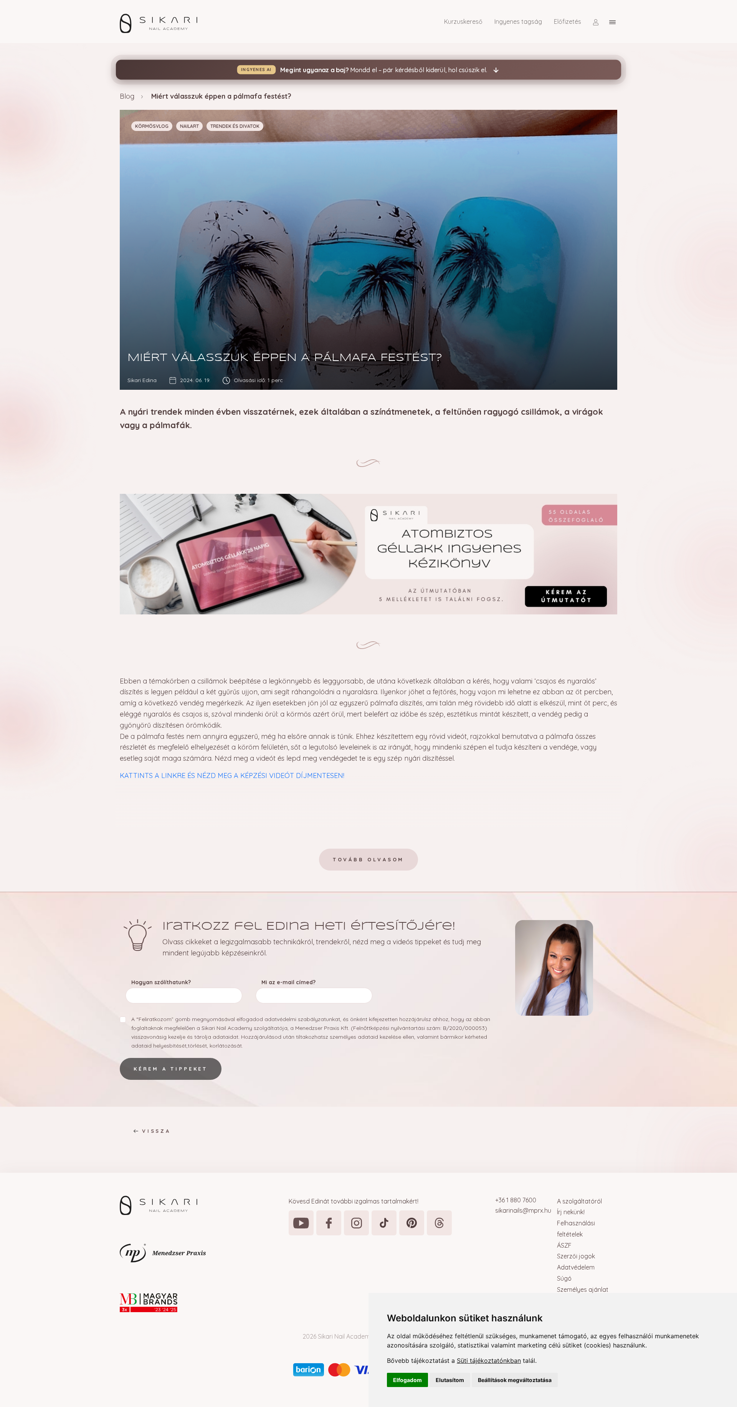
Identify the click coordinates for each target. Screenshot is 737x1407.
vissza (156, 1131)
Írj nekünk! (571, 1212)
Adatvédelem (576, 1267)
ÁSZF (564, 1245)
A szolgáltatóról (579, 1201)
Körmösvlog (152, 126)
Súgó (564, 1278)
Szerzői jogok (576, 1256)
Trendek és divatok (234, 126)
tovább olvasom (368, 859)
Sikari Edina (142, 380)
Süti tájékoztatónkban (489, 1360)
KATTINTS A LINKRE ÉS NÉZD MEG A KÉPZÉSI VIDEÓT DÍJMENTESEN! (232, 775)
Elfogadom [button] (407, 1380)
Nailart (189, 126)
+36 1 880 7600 (515, 1200)
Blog (127, 96)
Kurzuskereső (463, 21)
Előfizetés (567, 21)
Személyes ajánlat (582, 1289)
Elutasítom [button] (450, 1380)
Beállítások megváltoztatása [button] (515, 1380)
